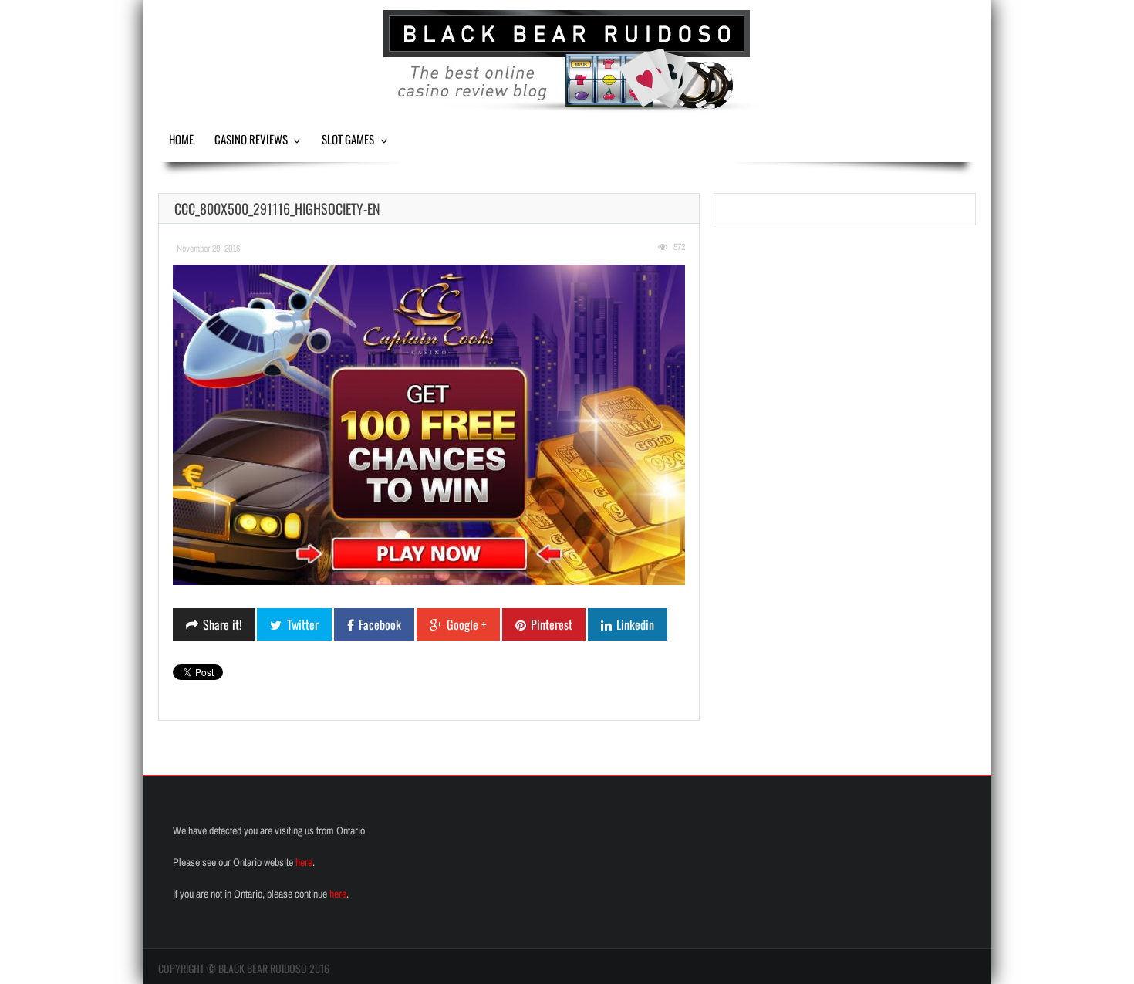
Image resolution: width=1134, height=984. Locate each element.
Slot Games (348, 138)
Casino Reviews (251, 138)
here (303, 862)
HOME (181, 138)
